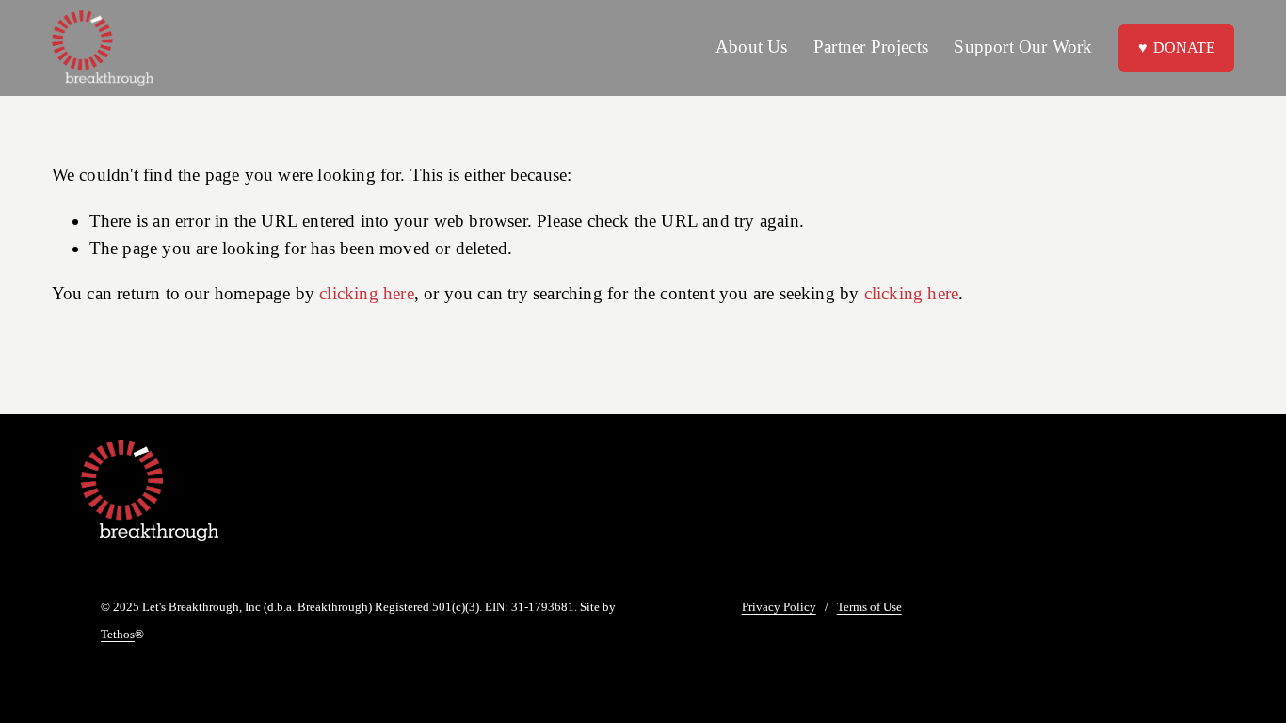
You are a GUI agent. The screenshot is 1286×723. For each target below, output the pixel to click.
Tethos (118, 635)
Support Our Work (1023, 46)
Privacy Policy (779, 608)
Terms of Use (869, 608)
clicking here (366, 293)
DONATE (1184, 48)
